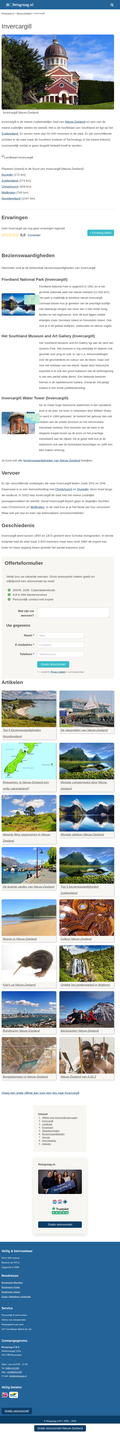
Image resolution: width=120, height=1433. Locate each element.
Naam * (29, 635)
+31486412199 (14, 1372)
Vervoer (46, 1137)
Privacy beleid (58, 672)
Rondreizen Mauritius (12, 1282)
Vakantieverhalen (51, 1130)
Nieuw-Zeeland (75, 121)
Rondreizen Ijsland (11, 1292)
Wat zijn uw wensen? (26, 613)
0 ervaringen (34, 235)
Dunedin (7, 174)
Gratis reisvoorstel (53, 664)
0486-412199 (12, 1368)
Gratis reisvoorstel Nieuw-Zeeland (60, 1428)
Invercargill (47, 1121)
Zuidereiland (10, 133)
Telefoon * (27, 654)
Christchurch (10, 186)
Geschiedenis (49, 1140)
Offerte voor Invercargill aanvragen (59, 1117)
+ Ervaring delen (101, 232)
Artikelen (46, 1144)
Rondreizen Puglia (11, 1287)
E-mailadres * (24, 644)
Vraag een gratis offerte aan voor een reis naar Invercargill (40, 1093)
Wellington (9, 192)
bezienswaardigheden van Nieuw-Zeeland (51, 460)
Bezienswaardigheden (53, 1134)
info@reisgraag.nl (18, 1376)
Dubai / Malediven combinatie (16, 1296)
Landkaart (47, 1124)
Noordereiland (11, 198)
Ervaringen (47, 1127)
